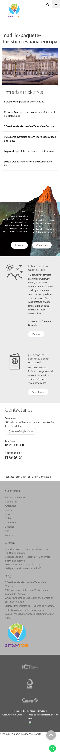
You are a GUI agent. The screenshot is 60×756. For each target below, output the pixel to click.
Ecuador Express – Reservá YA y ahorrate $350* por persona (27, 550)
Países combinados (15, 497)
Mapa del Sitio (18, 711)
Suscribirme (38, 392)
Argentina (10, 505)
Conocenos (42, 245)
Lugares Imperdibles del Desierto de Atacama (29, 150)
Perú (7, 530)
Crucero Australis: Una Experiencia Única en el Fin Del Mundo (29, 599)
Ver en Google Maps (21, 431)
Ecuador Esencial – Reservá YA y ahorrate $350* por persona (27, 558)
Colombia (10, 522)
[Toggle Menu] (56, 4)
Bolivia (8, 509)
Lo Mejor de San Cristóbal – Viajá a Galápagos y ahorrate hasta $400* (24, 566)
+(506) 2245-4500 (15, 444)
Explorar (19, 245)
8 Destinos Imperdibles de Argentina (24, 101)
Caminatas (11, 501)
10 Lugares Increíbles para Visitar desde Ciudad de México (26, 591)
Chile (8, 518)
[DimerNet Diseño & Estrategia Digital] (30, 722)
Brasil (8, 514)
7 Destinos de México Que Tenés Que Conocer (29, 126)
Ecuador (9, 526)
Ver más (36, 334)
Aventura (10, 534)
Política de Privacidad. (37, 711)
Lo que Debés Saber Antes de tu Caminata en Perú (29, 615)
